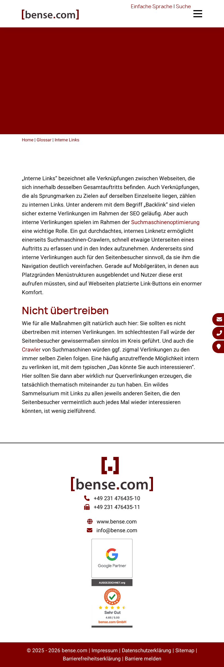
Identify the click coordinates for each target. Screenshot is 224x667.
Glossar (44, 139)
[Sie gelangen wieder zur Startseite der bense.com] (50, 15)
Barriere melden (143, 658)
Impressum (105, 650)
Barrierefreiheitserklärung (92, 658)
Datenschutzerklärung (146, 650)
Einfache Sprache (151, 6)
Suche (183, 6)
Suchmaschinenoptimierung (165, 222)
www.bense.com (117, 521)
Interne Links (67, 139)
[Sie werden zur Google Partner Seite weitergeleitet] (112, 559)
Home (27, 139)
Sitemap (184, 650)
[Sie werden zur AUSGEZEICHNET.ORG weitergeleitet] (112, 604)
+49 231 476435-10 (116, 498)
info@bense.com (116, 530)
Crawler (31, 349)
